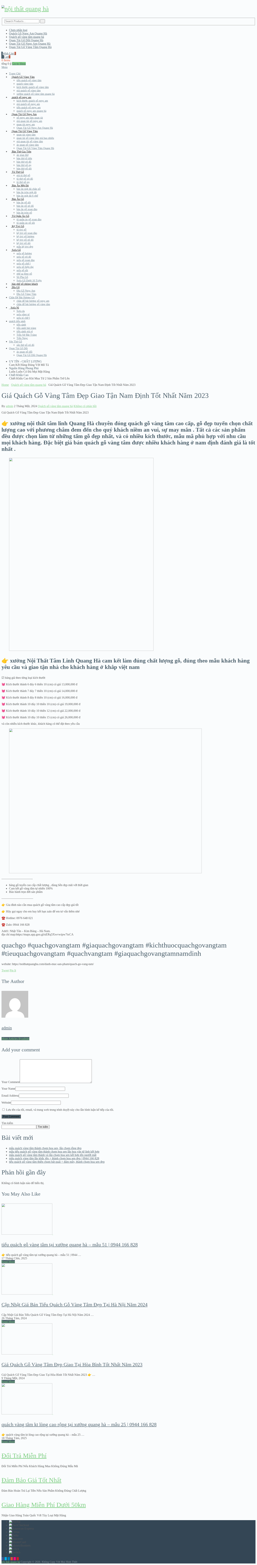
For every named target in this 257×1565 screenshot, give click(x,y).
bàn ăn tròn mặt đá (26, 192)
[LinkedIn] (9, 1558)
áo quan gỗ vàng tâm (28, 144)
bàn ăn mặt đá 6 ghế (27, 195)
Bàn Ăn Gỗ (17, 199)
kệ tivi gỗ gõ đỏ (25, 239)
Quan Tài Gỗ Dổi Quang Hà (26, 40)
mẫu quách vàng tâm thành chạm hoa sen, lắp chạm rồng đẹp (45, 1148)
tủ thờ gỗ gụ (23, 182)
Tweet (5, 970)
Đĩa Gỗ (15, 287)
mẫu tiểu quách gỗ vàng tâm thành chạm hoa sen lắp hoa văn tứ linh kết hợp (54, 1151)
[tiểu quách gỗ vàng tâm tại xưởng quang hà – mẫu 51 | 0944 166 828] (128, 1219)
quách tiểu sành (17, 321)
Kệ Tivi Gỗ (17, 226)
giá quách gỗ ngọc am (28, 104)
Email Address (10, 1095)
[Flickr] (15, 1558)
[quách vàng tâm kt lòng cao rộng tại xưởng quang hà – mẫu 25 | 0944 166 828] (128, 1399)
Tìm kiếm (7, 1123)
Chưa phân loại (18, 30)
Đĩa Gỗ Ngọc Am (26, 290)
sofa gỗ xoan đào (26, 260)
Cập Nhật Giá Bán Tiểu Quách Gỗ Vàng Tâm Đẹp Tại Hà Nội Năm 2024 (75, 1304)
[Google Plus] (12, 1558)
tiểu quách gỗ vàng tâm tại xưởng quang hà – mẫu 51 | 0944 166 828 (70, 1244)
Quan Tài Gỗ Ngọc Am (24, 114)
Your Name (8, 1088)
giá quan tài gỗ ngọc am (29, 121)
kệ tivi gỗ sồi (23, 243)
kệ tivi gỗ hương (25, 236)
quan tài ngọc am (26, 124)
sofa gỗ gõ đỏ (24, 256)
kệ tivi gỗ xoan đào (27, 233)
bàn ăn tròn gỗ (24, 212)
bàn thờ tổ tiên (24, 158)
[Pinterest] (18, 1558)
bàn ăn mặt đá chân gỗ (28, 189)
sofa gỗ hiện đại (25, 267)
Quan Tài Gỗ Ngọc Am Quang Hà (29, 43)
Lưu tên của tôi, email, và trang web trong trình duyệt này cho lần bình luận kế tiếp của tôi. (60, 1109)
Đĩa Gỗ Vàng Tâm (26, 294)
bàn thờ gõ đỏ (24, 161)
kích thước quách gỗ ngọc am (32, 100)
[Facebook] (3, 1558)
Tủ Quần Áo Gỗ (20, 216)
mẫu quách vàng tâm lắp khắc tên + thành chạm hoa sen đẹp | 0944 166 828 (54, 1158)
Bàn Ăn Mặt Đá (20, 185)
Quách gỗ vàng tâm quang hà (26, 36)
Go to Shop (19, 63)
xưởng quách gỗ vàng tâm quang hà (36, 94)
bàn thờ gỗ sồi (24, 168)
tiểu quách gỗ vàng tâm (29, 80)
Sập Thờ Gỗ (15, 341)
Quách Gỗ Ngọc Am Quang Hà (28, 33)
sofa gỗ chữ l (23, 263)
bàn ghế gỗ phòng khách (24, 284)
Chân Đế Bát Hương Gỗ (22, 297)
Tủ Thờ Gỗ (17, 172)
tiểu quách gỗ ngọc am (29, 107)
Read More (8, 1261)
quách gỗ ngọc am (21, 97)
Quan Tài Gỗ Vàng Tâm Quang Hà (30, 47)
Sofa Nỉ (14, 307)
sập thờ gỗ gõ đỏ (25, 345)
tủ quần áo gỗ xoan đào (29, 219)
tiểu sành (21, 324)
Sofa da (21, 311)
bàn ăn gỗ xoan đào (27, 209)
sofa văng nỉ (23, 314)
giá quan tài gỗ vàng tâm (30, 141)
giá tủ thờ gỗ (23, 175)
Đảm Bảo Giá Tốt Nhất (31, 1480)
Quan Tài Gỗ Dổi (18, 348)
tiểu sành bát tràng (26, 328)
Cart (7, 56)
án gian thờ (22, 155)
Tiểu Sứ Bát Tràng (27, 334)
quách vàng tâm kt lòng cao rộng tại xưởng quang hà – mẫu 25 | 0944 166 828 (79, 1424)
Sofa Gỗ (16, 250)
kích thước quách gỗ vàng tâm (33, 87)
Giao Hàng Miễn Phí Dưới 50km (44, 1504)
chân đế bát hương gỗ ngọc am (33, 301)
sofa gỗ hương (24, 253)
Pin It (13, 970)
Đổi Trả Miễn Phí (24, 1455)
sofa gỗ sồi (22, 270)
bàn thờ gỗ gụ (24, 165)
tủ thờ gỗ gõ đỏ (25, 178)
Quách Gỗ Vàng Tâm (23, 77)
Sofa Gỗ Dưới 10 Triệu (29, 280)
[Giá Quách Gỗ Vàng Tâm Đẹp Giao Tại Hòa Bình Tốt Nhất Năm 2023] (128, 1339)
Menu (5, 67)
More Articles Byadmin (15, 1038)
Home (5, 384)
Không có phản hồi (85, 406)
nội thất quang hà (11, 1561)
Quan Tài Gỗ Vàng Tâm (24, 131)
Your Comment (11, 1082)
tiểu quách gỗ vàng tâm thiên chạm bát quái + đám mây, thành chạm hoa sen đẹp (57, 1161)
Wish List (9, 53)
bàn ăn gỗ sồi (24, 202)
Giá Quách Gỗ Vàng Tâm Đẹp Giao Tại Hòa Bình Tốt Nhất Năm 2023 (72, 1364)
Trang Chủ (15, 73)
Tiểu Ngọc (22, 338)
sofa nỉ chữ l (23, 317)
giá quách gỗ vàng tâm (29, 90)
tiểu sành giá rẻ (25, 331)
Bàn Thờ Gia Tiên (21, 151)
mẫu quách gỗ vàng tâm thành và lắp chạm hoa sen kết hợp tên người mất (52, 1155)
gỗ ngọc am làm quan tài (30, 117)
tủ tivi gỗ (21, 229)
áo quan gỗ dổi (24, 351)
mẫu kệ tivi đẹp (25, 246)
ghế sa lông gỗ (24, 273)
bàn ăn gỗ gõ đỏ (25, 206)
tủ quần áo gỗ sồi (26, 222)
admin (9, 406)
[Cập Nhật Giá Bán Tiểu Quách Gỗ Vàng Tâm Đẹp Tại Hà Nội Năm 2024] (128, 1279)
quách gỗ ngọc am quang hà (31, 111)
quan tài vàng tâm (26, 134)
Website (6, 1102)
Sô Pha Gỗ (22, 277)
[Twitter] (6, 1558)
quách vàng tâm (25, 83)
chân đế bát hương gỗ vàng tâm (33, 304)
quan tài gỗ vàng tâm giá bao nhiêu (35, 138)
